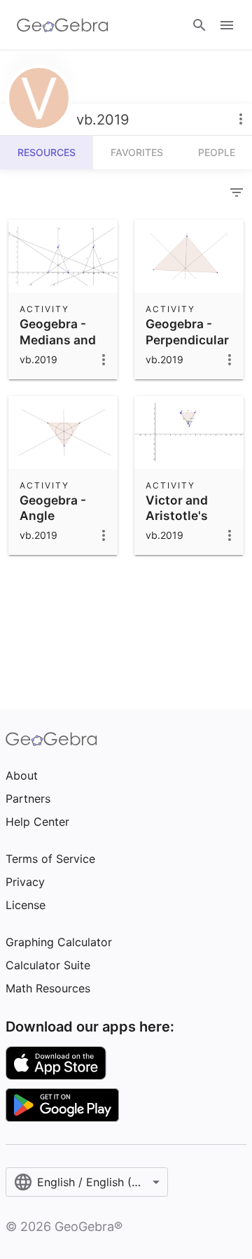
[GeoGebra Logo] (62, 25)
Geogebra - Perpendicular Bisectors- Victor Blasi (187, 347)
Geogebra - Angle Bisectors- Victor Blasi (54, 523)
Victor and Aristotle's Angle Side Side (177, 523)
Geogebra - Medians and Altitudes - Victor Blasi (58, 347)
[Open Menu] (226, 25)
